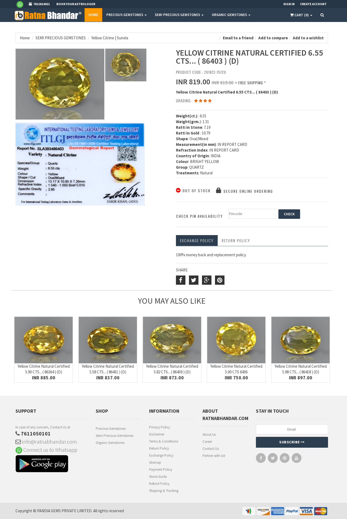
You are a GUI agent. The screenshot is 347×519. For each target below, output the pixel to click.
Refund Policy (159, 483)
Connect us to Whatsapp (49, 449)
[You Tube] (296, 459)
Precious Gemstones (111, 428)
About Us (209, 434)
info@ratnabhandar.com (49, 441)
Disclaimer (156, 434)
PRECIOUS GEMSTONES (125, 14)
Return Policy (159, 448)
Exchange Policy (197, 240)
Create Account (313, 4)
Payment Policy (160, 469)
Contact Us (211, 448)
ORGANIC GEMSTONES (230, 14)
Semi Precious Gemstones (114, 435)
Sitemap (155, 462)
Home (93, 14)
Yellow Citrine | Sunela (109, 37)
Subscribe (290, 442)
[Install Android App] (51, 464)
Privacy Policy (159, 427)
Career (207, 441)
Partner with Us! (214, 455)
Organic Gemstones (110, 442)
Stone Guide (158, 476)
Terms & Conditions (163, 441)
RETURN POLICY (236, 240)
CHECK (289, 214)
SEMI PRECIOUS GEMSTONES (178, 14)
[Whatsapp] (22, 4)
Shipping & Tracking (163, 490)
